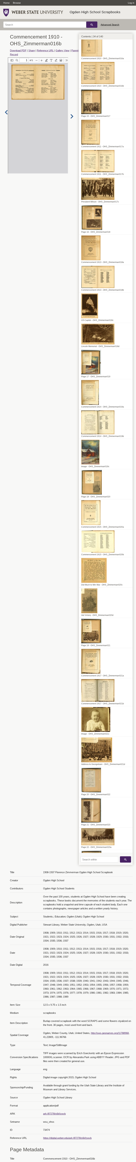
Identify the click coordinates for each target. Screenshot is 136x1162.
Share (31, 50)
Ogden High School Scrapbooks (95, 12)
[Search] (91, 24)
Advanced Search (110, 24)
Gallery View (62, 50)
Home (6, 2)
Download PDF (18, 50)
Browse (17, 2)
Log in (131, 2)
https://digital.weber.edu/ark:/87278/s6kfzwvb (67, 1138)
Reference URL (45, 50)
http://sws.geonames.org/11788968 (110, 1033)
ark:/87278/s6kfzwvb (54, 1113)
